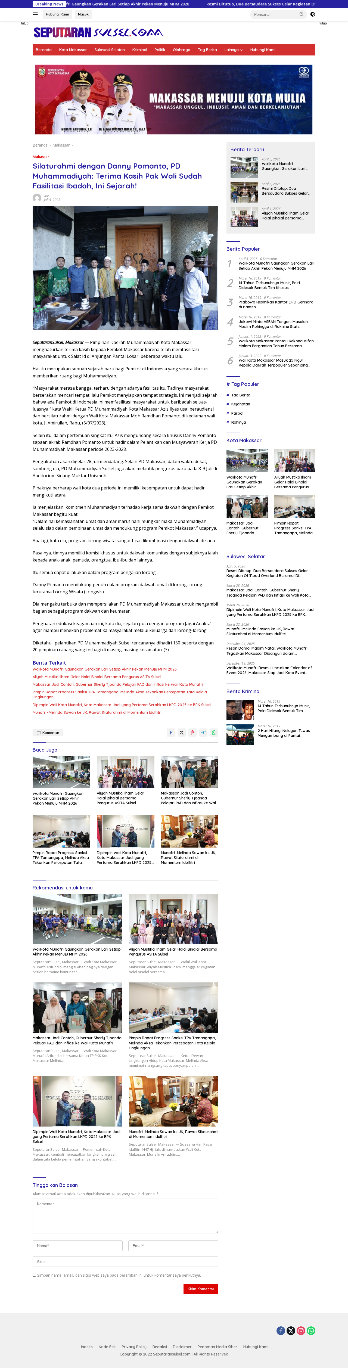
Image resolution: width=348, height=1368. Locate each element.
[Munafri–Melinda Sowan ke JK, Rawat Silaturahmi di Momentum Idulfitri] (190, 831)
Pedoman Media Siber (217, 1346)
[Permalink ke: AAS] (37, 197)
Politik (160, 49)
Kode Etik (107, 1346)
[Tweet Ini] (182, 732)
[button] (301, 14)
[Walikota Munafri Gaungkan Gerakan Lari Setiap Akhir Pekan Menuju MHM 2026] (61, 772)
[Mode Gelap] (312, 14)
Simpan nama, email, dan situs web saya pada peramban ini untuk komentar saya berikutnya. (119, 1275)
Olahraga (181, 49)
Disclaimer (182, 1346)
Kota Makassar (73, 49)
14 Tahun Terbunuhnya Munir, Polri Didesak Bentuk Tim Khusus (269, 285)
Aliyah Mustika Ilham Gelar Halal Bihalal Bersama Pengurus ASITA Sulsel (97, 676)
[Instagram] (301, 1331)
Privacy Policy (134, 1346)
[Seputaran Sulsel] (98, 32)
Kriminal (139, 49)
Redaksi (160, 1346)
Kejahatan (240, 404)
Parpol (237, 413)
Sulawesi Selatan (110, 49)
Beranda (44, 49)
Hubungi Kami (57, 14)
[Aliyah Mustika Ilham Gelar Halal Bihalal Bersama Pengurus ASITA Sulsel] (125, 772)
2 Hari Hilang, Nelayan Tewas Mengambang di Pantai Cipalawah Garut (284, 733)
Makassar (41, 156)
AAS (46, 196)
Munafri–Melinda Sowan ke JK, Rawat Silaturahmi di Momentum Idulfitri (97, 712)
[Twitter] (291, 1331)
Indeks (87, 1346)
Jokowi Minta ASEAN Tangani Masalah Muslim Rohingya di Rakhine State (273, 324)
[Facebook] (280, 1331)
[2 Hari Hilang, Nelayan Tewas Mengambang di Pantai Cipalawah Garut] (240, 734)
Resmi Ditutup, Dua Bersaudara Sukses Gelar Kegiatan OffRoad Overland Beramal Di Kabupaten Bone (222, 4)
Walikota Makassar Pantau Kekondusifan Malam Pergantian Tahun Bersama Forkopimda (276, 343)
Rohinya (238, 422)
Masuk (83, 14)
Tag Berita (207, 49)
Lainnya (232, 49)
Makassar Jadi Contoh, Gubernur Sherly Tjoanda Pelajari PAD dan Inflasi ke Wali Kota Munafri (118, 684)
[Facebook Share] (171, 732)
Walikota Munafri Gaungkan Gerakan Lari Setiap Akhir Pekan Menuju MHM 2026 (105, 669)
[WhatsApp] (311, 1331)
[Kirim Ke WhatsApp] (214, 732)
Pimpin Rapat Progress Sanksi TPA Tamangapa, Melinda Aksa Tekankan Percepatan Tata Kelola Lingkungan (120, 694)
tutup (25, 23)
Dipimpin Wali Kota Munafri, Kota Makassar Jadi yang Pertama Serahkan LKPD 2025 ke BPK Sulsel (122, 704)
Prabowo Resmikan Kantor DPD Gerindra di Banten (276, 304)
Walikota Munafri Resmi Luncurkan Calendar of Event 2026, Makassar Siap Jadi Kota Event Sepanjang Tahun (269, 670)
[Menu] (36, 14)
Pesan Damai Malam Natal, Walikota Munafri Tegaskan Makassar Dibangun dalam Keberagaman (266, 651)
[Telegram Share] (203, 732)
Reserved (219, 1354)
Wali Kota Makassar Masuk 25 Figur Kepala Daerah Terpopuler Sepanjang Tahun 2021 (273, 363)
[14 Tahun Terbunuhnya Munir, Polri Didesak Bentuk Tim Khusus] (240, 710)
